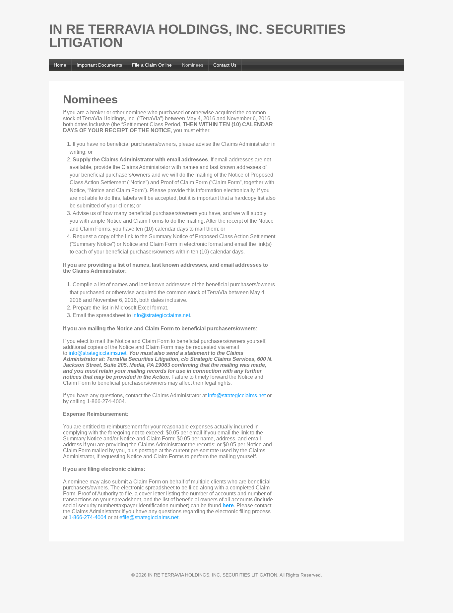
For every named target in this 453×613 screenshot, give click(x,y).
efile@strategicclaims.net (148, 517)
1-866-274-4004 (87, 517)
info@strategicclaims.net (161, 315)
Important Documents (99, 65)
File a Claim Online (152, 65)
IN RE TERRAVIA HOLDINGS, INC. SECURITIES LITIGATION (197, 36)
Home (60, 65)
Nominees (192, 65)
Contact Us (224, 65)
